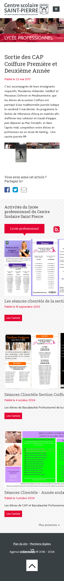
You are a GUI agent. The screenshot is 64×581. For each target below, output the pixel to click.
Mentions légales (40, 543)
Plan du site (20, 543)
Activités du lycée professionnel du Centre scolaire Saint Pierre (57, 229)
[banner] (26, 9)
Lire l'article (13, 318)
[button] (56, 9)
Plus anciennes (48, 525)
